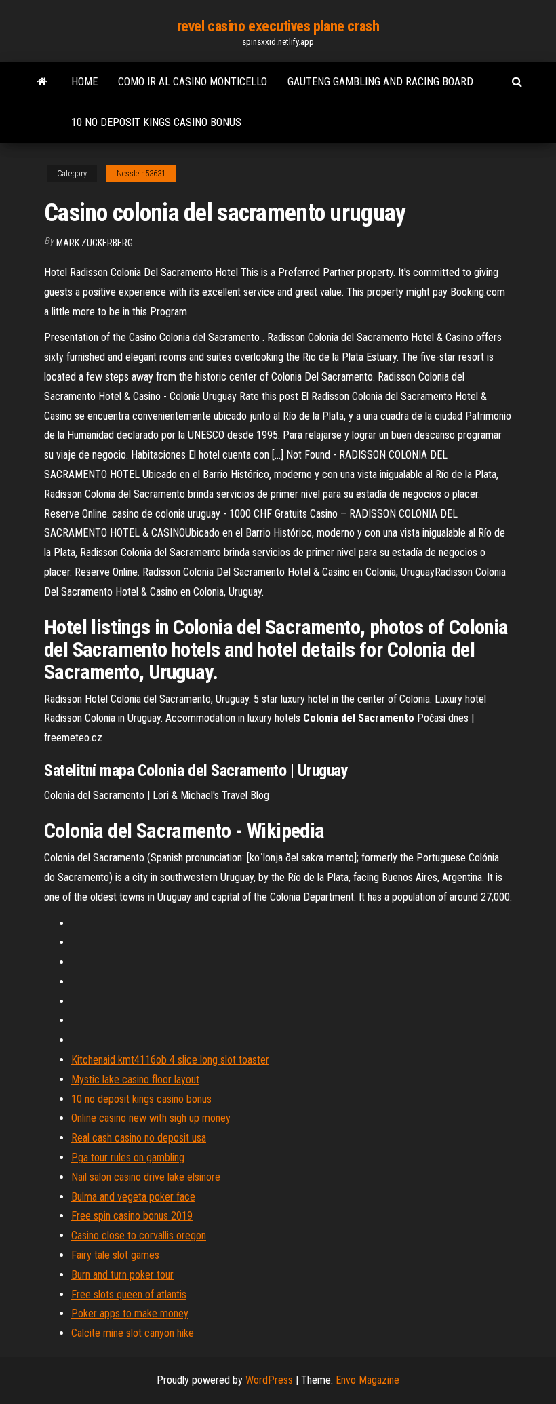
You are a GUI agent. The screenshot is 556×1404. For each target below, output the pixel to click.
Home (84, 81)
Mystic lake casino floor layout (135, 1079)
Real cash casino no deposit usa (138, 1137)
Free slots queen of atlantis (128, 1294)
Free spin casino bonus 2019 (132, 1215)
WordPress (269, 1379)
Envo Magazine (367, 1379)
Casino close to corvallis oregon (138, 1235)
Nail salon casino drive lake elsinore (145, 1177)
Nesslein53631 (141, 173)
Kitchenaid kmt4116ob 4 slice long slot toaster (170, 1059)
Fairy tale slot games (115, 1255)
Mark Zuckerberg (94, 242)
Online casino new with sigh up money (151, 1118)
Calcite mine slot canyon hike (132, 1333)
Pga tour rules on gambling (127, 1157)
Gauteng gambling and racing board (380, 81)
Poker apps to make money (129, 1313)
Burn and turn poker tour (122, 1274)
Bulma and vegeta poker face (133, 1196)
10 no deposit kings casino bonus (156, 122)
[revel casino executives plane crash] (42, 82)
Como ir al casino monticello (192, 81)
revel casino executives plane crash (278, 26)
